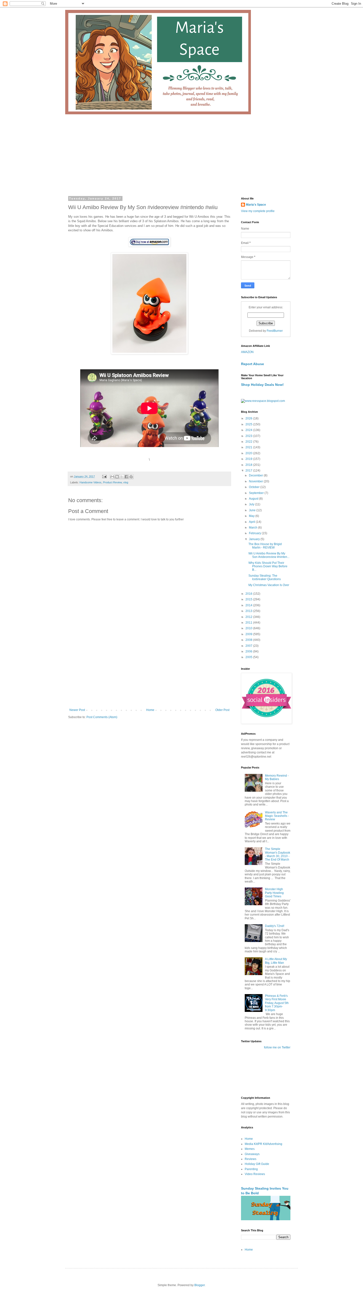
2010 (249, 628)
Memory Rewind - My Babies (277, 777)
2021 (249, 447)
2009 (249, 634)
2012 (249, 617)
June (252, 510)
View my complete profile (258, 211)
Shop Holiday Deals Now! (262, 385)
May (252, 516)
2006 (249, 651)
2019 (249, 459)
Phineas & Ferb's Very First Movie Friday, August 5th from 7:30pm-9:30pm (277, 1003)
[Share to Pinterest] (131, 476)
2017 (249, 470)
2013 (249, 611)
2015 (249, 599)
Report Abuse (252, 364)
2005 (249, 657)
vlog (125, 482)
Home (150, 710)
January (255, 539)
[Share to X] (121, 476)
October (254, 487)
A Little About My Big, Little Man (276, 960)
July (252, 504)
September (256, 493)
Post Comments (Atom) (101, 717)
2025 (249, 424)
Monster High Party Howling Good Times (274, 892)
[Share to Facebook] (126, 476)
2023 (249, 436)
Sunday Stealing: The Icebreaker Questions (264, 577)
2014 (249, 605)
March (253, 527)
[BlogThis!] (117, 476)
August (254, 498)
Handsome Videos (90, 482)
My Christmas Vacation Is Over (268, 585)
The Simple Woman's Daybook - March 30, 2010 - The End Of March (277, 854)
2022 (249, 441)
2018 (249, 465)
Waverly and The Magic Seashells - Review (277, 816)
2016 (249, 593)
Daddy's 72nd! (274, 926)
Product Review (112, 482)
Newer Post (77, 710)
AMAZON (247, 352)
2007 (249, 646)
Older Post (222, 710)
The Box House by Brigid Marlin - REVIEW (265, 545)
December (256, 475)
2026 (249, 418)
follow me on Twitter (277, 1047)
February (255, 533)
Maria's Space (256, 204)
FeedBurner (275, 331)
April (252, 522)
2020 (249, 453)
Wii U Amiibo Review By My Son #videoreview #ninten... (268, 555)
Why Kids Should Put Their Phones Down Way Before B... (267, 566)
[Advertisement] (181, 151)
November (256, 481)
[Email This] (112, 476)
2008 (249, 640)
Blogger (199, 1285)
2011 (249, 622)
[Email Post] (104, 476)
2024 (249, 430)
